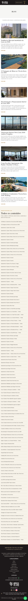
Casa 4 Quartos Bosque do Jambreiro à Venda (10, 395)
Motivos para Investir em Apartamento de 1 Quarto (10, 491)
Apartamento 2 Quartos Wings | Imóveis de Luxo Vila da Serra (13, 251)
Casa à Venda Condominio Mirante (7, 407)
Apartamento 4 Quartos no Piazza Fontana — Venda (11, 320)
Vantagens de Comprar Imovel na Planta (8, 512)
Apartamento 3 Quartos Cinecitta (7, 260)
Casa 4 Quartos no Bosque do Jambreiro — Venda (10, 401)
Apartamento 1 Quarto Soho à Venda (8, 227)
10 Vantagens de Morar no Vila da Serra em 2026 (13, 72)
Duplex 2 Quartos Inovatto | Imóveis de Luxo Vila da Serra (12, 437)
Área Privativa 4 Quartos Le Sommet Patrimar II (10, 533)
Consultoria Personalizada (14, 571)
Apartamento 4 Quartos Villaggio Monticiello (9, 344)
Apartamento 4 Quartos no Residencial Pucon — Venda (11, 329)
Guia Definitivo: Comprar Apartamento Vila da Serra (10, 449)
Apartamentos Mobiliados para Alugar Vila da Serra (10, 386)
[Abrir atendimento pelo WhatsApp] (25, 598)
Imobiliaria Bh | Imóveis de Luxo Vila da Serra (9, 455)
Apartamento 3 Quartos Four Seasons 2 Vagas (10, 263)
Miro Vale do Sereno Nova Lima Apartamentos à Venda (11, 488)
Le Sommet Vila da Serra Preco (7, 476)
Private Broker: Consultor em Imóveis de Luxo (9, 497)
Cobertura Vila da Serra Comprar (7, 419)
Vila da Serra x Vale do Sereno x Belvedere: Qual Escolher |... (12, 524)
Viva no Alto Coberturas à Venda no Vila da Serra (10, 530)
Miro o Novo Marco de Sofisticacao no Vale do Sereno (11, 485)
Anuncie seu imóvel (19, 2)
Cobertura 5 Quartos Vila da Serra (7, 416)
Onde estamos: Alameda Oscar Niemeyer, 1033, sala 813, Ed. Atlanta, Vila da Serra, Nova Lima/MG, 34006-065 (15, 593)
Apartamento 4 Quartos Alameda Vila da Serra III (10, 302)
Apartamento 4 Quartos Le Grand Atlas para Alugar (10, 308)
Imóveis (14, 562)
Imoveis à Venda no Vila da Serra (7, 470)
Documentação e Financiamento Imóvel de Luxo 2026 (13, 102)
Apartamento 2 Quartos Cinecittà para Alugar (9, 242)
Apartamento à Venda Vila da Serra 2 (8, 374)
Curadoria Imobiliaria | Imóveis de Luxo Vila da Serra (11, 428)
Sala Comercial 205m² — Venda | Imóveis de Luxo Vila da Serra (13, 503)
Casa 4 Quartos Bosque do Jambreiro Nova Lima (10, 392)
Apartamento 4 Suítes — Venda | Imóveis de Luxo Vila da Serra (13, 353)
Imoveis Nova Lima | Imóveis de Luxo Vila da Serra (10, 467)
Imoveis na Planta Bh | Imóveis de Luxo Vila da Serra (11, 464)
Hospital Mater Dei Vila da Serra (7, 452)
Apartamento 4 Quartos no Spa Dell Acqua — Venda (11, 332)
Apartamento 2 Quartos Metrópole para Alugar (9, 245)
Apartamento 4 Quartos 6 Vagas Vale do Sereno (10, 290)
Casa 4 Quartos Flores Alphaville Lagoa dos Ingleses (11, 398)
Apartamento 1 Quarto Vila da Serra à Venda (9, 233)
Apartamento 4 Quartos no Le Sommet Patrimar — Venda (12, 317)
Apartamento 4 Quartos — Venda (7, 350)
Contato (14, 572)
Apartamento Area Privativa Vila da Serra (9, 359)
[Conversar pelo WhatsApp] (19, 578)
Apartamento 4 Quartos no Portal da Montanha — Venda (11, 323)
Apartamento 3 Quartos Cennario (7, 257)
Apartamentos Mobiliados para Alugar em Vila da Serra (11, 383)
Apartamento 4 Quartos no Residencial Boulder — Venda (11, 326)
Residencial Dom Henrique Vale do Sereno (9, 500)
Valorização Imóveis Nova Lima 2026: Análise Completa (13, 133)
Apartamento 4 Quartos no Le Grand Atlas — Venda (11, 311)
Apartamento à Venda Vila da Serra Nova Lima (10, 380)
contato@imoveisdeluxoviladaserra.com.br (14, 579)
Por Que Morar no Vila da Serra (7, 494)
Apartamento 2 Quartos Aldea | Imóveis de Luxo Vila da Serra (12, 236)
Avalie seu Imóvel (14, 569)
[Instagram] (16, 590)
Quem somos (14, 566)
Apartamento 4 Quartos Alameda (7, 293)
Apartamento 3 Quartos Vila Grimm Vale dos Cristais (11, 272)
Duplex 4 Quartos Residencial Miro (7, 443)
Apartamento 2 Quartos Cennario (7, 239)
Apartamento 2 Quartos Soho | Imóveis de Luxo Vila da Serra (12, 248)
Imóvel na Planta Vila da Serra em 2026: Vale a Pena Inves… (12, 473)
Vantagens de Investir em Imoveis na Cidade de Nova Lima (12, 515)
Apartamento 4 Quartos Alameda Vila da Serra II (10, 299)
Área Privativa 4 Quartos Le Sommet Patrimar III (10, 536)
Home (14, 561)
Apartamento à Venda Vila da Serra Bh (8, 377)
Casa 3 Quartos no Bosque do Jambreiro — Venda (10, 389)
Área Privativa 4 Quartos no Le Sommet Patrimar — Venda (12, 539)
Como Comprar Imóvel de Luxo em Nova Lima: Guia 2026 (12, 422)
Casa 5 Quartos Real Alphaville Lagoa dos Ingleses (10, 404)
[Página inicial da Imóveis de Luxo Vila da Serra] (14, 584)
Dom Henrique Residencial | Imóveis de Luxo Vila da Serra (12, 434)
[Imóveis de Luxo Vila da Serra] (5, 2)
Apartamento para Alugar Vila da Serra (8, 368)
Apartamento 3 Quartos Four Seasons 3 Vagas (10, 266)
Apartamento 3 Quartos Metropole (7, 269)
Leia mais (3, 50)
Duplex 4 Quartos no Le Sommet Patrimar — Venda (11, 440)
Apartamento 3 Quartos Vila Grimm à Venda (9, 275)
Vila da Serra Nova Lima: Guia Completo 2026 (9, 521)
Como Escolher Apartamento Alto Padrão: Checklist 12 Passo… (12, 164)
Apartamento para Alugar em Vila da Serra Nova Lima (11, 365)
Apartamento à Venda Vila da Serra (7, 371)
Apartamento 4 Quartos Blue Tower (7, 305)
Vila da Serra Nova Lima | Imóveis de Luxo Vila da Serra (11, 518)
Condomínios (14, 564)
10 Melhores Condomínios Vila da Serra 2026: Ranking (14, 194)
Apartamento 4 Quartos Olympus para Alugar (9, 335)
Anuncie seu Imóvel (14, 567)
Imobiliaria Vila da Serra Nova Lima (7, 458)
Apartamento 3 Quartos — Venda (7, 281)
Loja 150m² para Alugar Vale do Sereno (8, 479)
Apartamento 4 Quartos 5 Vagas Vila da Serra (9, 287)
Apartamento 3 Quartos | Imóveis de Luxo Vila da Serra (11, 278)
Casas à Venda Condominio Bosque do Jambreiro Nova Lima (12, 413)
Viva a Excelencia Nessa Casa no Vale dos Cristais (11, 527)
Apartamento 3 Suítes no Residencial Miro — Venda (11, 284)
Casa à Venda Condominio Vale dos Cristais (9, 410)
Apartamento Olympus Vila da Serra (8, 362)
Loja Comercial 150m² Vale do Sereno (8, 482)
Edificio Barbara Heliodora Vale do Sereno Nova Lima (11, 446)
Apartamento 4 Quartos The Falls (7, 341)
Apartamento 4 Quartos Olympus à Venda (9, 338)
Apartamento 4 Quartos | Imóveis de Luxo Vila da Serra (11, 347)
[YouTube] (12, 590)
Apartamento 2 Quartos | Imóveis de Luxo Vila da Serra (11, 254)
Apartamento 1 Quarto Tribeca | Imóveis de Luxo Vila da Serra (13, 230)
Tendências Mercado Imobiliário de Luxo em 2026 (12, 41)
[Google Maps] (14, 590)
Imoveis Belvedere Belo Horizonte (7, 461)
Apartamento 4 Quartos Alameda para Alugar (9, 296)
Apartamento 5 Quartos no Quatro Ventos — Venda (10, 356)
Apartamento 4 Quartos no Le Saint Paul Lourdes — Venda (12, 314)
